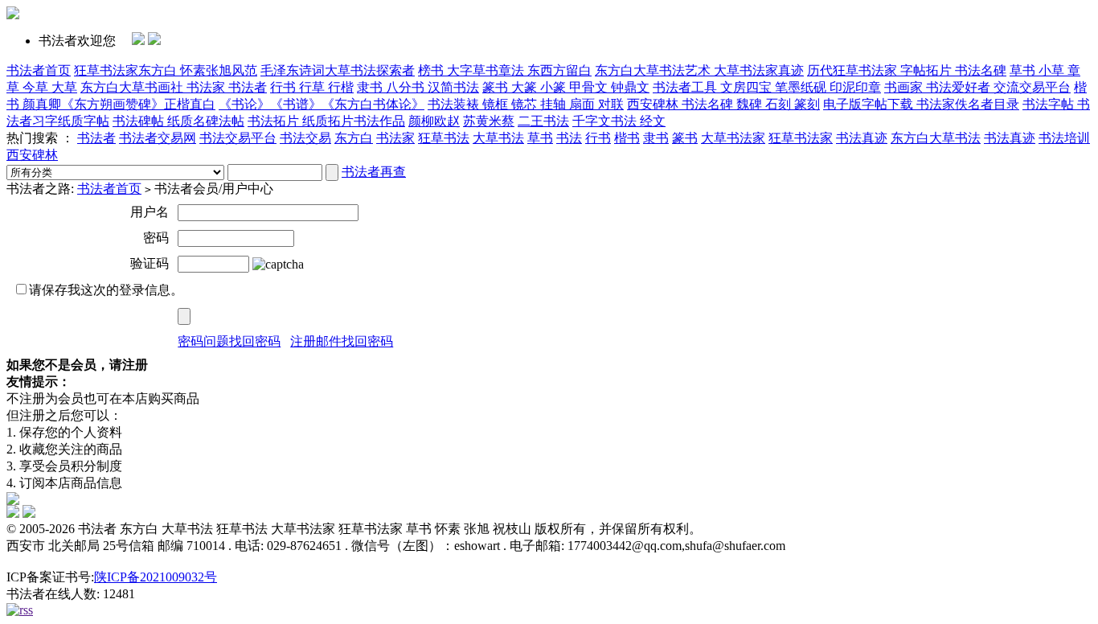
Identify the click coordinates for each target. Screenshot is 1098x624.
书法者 (96, 138)
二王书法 (543, 121)
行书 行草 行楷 (312, 87)
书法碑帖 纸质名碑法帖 (178, 121)
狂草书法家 (800, 138)
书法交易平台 (238, 138)
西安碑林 (32, 155)
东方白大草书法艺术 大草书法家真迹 (699, 70)
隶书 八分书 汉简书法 (418, 87)
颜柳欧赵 (434, 121)
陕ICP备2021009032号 (155, 577)
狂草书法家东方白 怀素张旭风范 (165, 70)
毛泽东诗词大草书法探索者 (337, 70)
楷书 (627, 138)
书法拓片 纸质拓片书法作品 (326, 121)
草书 (540, 138)
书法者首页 (38, 70)
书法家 (395, 138)
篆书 (685, 138)
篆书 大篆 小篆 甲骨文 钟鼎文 (565, 87)
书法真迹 (861, 138)
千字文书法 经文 (619, 121)
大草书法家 (733, 138)
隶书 (656, 138)
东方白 (353, 138)
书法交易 (305, 138)
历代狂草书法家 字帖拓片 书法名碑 (906, 70)
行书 (598, 138)
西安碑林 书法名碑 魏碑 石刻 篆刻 (723, 104)
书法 (569, 138)
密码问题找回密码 (229, 341)
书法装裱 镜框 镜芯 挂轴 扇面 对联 (526, 104)
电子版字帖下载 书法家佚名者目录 (921, 104)
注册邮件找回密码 (341, 341)
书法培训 (1064, 138)
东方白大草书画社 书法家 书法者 (173, 87)
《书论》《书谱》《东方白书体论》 (321, 104)
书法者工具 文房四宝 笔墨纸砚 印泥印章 (767, 87)
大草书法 (498, 138)
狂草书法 (443, 138)
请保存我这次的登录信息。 (106, 290)
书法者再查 (374, 172)
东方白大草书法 (936, 138)
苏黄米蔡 (488, 121)
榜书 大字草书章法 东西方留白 (505, 70)
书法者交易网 (157, 138)
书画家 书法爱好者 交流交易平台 (977, 87)
